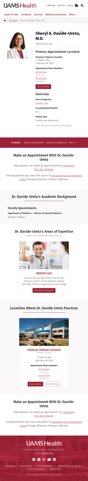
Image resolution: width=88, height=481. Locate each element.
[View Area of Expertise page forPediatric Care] (44, 255)
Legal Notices (55, 469)
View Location (43, 86)
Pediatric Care (42, 103)
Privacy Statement (45, 466)
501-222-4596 (41, 78)
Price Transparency (35, 469)
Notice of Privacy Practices (70, 466)
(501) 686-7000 (47, 453)
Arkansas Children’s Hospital (44, 349)
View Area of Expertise (44, 290)
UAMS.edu (51, 5)
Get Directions (52, 384)
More (72, 14)
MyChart (61, 5)
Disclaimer (10, 466)
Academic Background (56, 142)
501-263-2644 (41, 72)
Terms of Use (26, 466)
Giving (70, 5)
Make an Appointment (34, 142)
